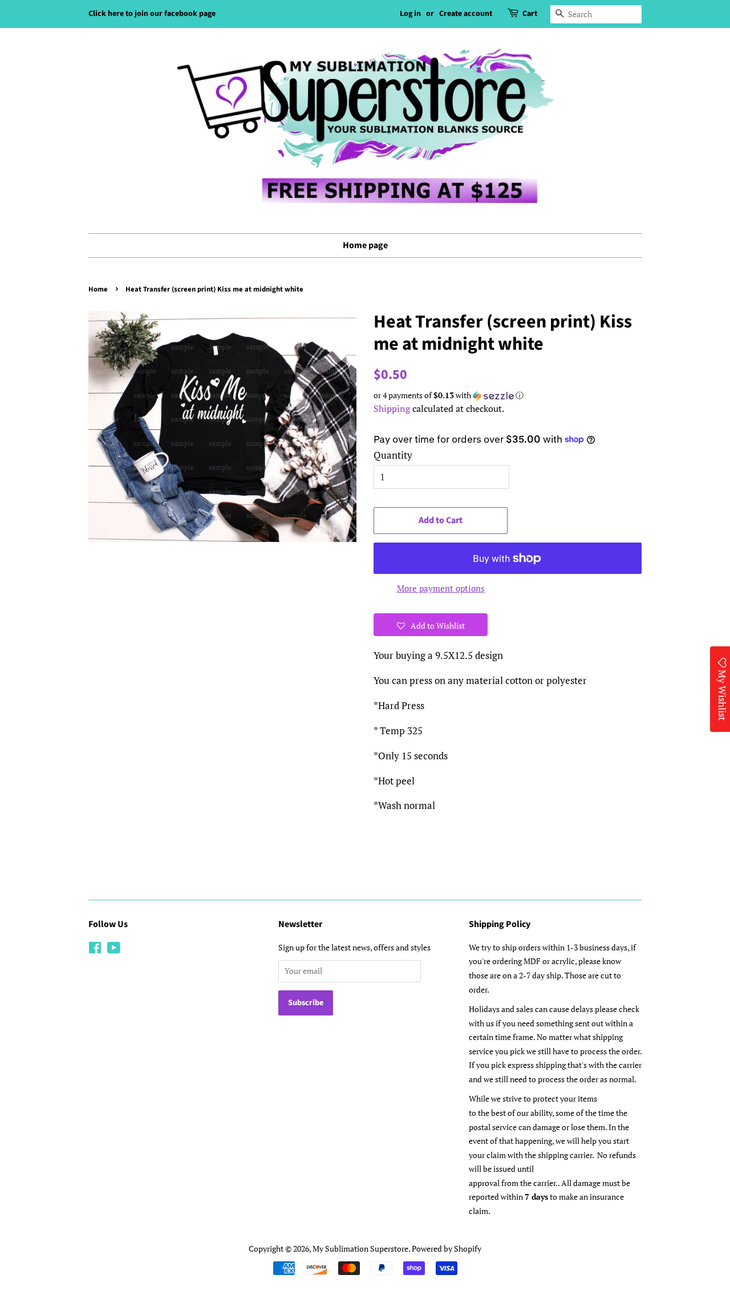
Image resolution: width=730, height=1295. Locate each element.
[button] (508, 395)
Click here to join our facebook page (152, 13)
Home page (365, 245)
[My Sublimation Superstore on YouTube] (113, 949)
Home (98, 289)
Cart (529, 13)
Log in (410, 13)
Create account (465, 13)
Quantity (393, 455)
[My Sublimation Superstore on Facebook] (95, 949)
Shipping (392, 408)
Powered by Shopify (446, 1248)
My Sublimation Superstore (360, 1248)
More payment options (441, 588)
